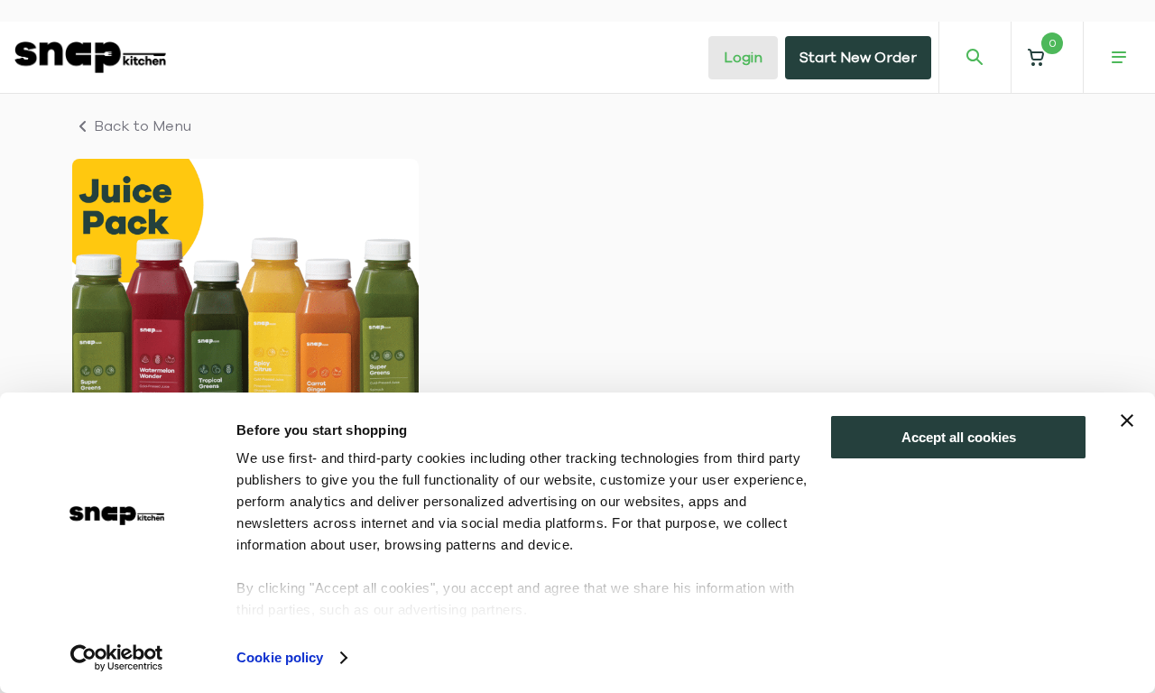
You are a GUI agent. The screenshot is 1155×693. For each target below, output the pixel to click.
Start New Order (858, 58)
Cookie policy (279, 657)
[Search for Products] (974, 58)
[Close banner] (1127, 420)
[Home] (90, 57)
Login (743, 58)
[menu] (1119, 58)
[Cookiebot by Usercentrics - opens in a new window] (117, 657)
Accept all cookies (958, 437)
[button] (1047, 57)
